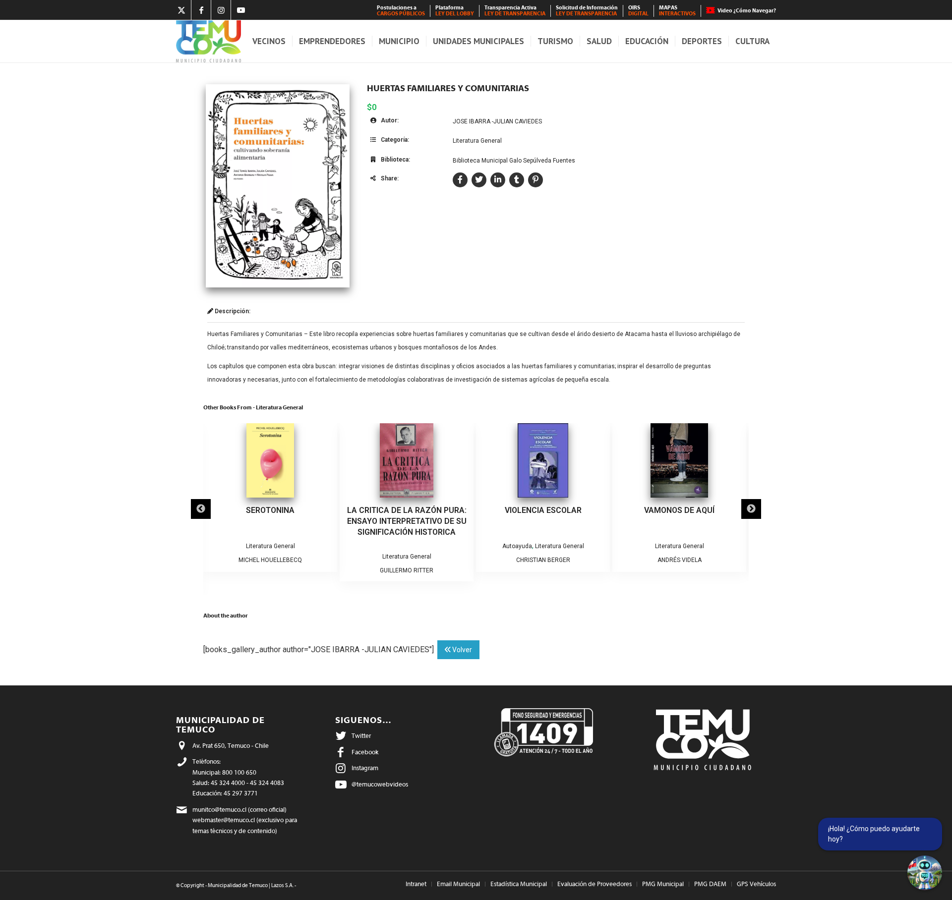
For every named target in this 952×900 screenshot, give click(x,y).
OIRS (638, 10)
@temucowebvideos (380, 784)
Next (751, 509)
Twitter (361, 735)
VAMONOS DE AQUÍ (679, 510)
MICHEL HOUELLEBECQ (270, 560)
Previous (201, 509)
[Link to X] (181, 10)
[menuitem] (401, 11)
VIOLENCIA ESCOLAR (543, 510)
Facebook (365, 752)
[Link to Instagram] (221, 10)
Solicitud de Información (587, 10)
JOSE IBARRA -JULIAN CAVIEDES (497, 121)
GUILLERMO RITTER (406, 570)
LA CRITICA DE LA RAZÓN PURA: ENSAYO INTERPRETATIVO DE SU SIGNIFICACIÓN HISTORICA (407, 521)
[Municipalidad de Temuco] (208, 41)
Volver (461, 650)
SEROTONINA (270, 510)
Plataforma (454, 10)
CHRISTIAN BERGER (543, 560)
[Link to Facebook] (201, 10)
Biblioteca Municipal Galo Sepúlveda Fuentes (514, 160)
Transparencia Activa (514, 10)
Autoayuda (517, 546)
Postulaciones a (401, 10)
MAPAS (677, 10)
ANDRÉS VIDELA (679, 560)
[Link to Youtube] (241, 10)
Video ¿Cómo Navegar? (746, 10)
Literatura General (477, 140)
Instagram (365, 768)
